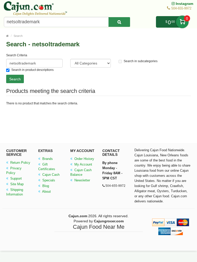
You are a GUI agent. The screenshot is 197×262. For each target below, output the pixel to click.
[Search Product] (119, 22)
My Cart (182, 22)
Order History (83, 159)
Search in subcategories (140, 61)
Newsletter (81, 180)
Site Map (16, 184)
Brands (47, 159)
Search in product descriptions (32, 70)
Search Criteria (16, 55)
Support (15, 178)
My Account (82, 164)
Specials (48, 180)
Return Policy (19, 163)
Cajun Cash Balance (81, 172)
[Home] (7, 35)
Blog (45, 186)
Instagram (184, 4)
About (46, 191)
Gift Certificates (46, 166)
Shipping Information (14, 192)
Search (18, 35)
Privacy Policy (14, 170)
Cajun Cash (50, 175)
